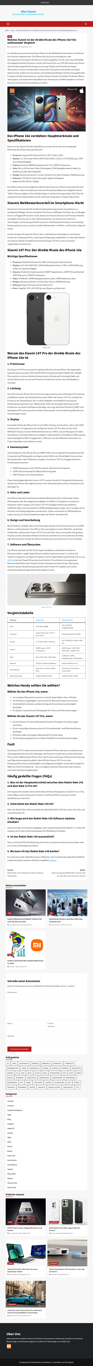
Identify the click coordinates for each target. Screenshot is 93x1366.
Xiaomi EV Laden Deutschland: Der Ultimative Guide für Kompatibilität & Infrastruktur (24, 1311)
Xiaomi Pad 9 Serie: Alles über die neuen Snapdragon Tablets (22, 1270)
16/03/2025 (24, 47)
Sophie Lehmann (56, 1233)
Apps (9, 1115)
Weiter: (69, 873)
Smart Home (31, 1078)
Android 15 (58, 1063)
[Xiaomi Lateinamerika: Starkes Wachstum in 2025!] (26, 944)
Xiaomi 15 (41, 1087)
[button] (7, 24)
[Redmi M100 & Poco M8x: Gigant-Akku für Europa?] (67, 1211)
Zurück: (25, 873)
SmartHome (12, 1160)
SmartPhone (12, 1165)
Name (10, 1023)
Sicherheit (20, 1078)
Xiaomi (32, 1087)
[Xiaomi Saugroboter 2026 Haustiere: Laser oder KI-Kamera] (67, 1253)
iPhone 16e (40, 620)
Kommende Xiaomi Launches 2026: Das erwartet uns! (65, 920)
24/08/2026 (24, 1233)
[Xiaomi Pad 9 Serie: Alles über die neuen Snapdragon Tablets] (26, 1253)
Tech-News (38, 1082)
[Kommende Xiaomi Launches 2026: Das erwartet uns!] (67, 902)
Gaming (46, 1068)
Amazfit (10, 1101)
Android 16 (69, 1063)
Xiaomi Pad (11, 1187)
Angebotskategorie (14, 1110)
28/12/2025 (65, 925)
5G (8, 1063)
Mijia (45, 1073)
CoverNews (56, 1362)
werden (53, 860)
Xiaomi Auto (68, 1087)
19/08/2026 (66, 1233)
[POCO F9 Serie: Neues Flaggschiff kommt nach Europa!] (26, 1211)
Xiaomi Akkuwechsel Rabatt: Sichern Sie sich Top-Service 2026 (24, 920)
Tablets (10, 1169)
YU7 (77, 1087)
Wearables (22, 1087)
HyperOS (55, 1068)
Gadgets (10, 1124)
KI (17, 1073)
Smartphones (57, 1078)
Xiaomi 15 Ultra (54, 1087)
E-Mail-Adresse (51, 1024)
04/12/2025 (20, 967)
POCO (71, 1073)
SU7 (21, 1082)
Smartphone (44, 1078)
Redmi (79, 1073)
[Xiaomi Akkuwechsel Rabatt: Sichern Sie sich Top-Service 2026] (26, 902)
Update (76, 1082)
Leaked (10, 1133)
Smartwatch (70, 1078)
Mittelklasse (54, 1073)
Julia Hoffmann (13, 47)
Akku (14, 1063)
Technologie (59, 1082)
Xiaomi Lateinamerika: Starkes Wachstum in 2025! (25, 962)
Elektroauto (34, 1068)
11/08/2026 (25, 1316)
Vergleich (11, 1087)
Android (35, 1063)
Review (10, 1078)
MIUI (64, 1073)
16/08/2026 (24, 1275)
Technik (48, 1082)
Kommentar (12, 992)
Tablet (28, 1082)
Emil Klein (12, 967)
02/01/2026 (26, 925)
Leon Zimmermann (14, 925)
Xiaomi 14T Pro (47, 607)
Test (69, 1082)
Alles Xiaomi (28, 12)
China (24, 1068)
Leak (22, 1073)
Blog (9, 36)
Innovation (76, 1068)
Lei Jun (37, 1073)
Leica (30, 1073)
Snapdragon (12, 1082)
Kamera (10, 1073)
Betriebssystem (12, 1068)
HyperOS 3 (65, 1068)
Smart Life (11, 1156)
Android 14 (46, 1063)
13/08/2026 (62, 1275)
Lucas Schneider (13, 1233)
